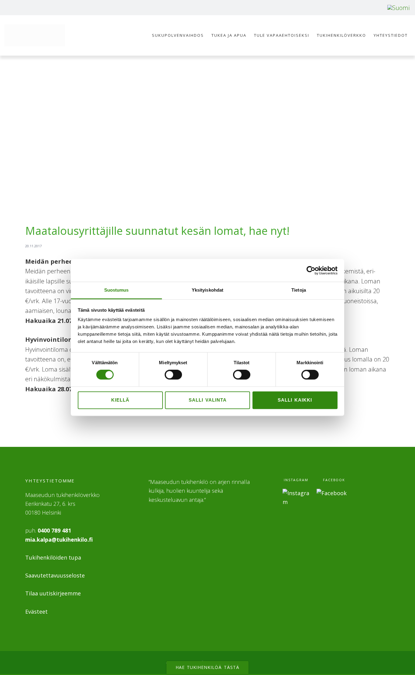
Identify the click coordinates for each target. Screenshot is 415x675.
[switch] (173, 375)
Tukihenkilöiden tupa (53, 557)
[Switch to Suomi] (398, 8)
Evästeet (36, 611)
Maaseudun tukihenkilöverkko (34, 35)
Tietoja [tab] (298, 290)
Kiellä (120, 400)
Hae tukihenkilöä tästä (207, 667)
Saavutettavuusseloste (55, 575)
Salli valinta (208, 400)
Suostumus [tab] (116, 290)
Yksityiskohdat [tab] (207, 290)
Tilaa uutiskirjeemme (53, 593)
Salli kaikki (295, 400)
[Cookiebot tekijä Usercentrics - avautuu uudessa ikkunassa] (311, 270)
